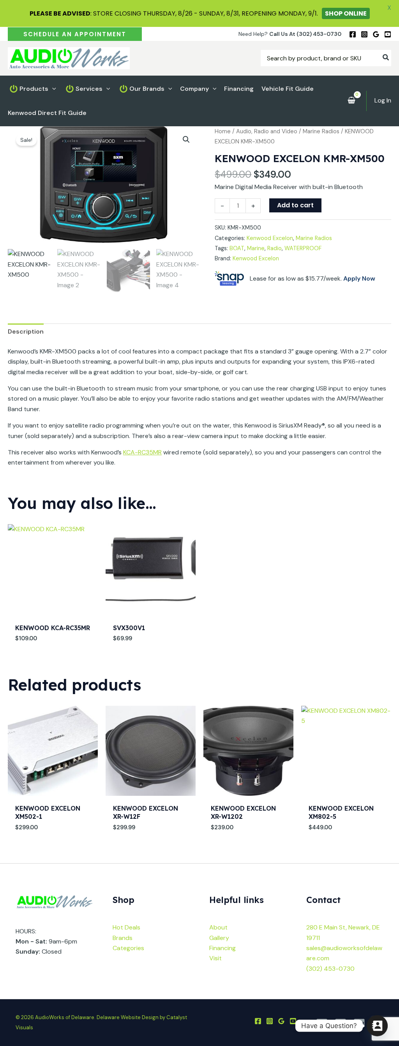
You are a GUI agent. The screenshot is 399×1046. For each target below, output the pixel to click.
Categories (128, 948)
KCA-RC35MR (142, 452)
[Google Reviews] (376, 34)
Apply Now (359, 278)
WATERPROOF (302, 248)
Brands (122, 938)
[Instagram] (364, 34)
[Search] (386, 58)
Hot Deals (126, 927)
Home (223, 131)
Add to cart (295, 205)
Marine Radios (321, 131)
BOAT (237, 248)
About (218, 927)
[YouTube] (387, 34)
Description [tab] (26, 331)
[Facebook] (352, 34)
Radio (274, 248)
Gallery (219, 938)
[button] (75, 34)
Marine (256, 248)
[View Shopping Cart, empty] (351, 101)
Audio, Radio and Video (266, 131)
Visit (215, 958)
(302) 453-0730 (330, 969)
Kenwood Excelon (270, 238)
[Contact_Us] (377, 1025)
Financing (222, 948)
